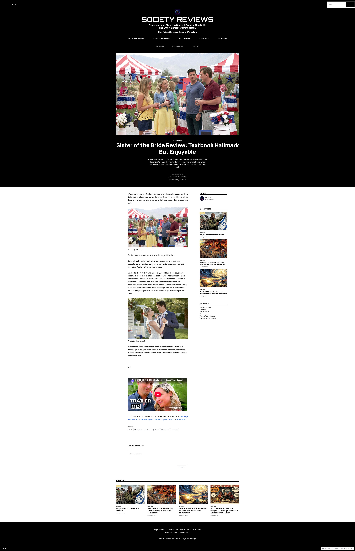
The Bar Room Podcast (136, 39)
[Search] (350, 4)
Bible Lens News (184, 39)
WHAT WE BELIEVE (177, 46)
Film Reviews (222, 39)
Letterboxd (181, 419)
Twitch (171, 419)
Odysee (164, 419)
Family (176, 180)
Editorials (160, 46)
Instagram (148, 419)
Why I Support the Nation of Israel (212, 235)
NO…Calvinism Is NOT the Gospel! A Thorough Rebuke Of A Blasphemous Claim (224, 510)
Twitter (157, 419)
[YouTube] (12, 4)
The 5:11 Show (205, 314)
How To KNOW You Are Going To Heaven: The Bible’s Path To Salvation (213, 293)
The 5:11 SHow (204, 39)
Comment (181, 467)
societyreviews (177, 174)
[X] (15, 4)
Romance (183, 180)
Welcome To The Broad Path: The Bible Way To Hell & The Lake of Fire (212, 263)
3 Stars (171, 180)
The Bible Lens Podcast (161, 39)
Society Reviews (178, 19)
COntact (195, 46)
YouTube (139, 419)
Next (4, 548)
